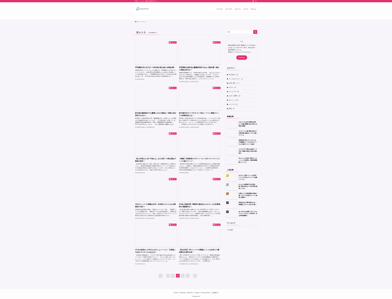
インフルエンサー (236, 79)
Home (176, 292)
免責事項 (214, 292)
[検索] (256, 1)
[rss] (253, 1)
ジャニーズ (234, 91)
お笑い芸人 (234, 83)
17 (173, 275)
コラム (232, 87)
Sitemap (182, 292)
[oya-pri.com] (142, 9)
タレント (233, 100)
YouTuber (233, 74)
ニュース (233, 104)
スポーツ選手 (235, 96)
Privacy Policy (205, 292)
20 (187, 275)
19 (183, 275)
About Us (190, 292)
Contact (242, 57)
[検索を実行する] (255, 32)
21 (195, 275)
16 (168, 275)
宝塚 (232, 108)
